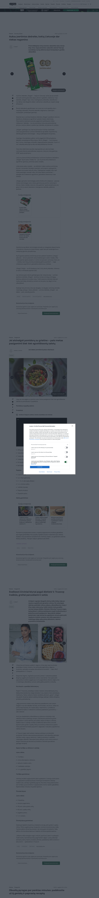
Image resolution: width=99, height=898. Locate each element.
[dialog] (49, 449)
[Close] (73, 426)
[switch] (66, 447)
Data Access (49, 471)
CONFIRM (39, 467)
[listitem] (49, 444)
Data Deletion (42, 471)
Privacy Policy (57, 471)
